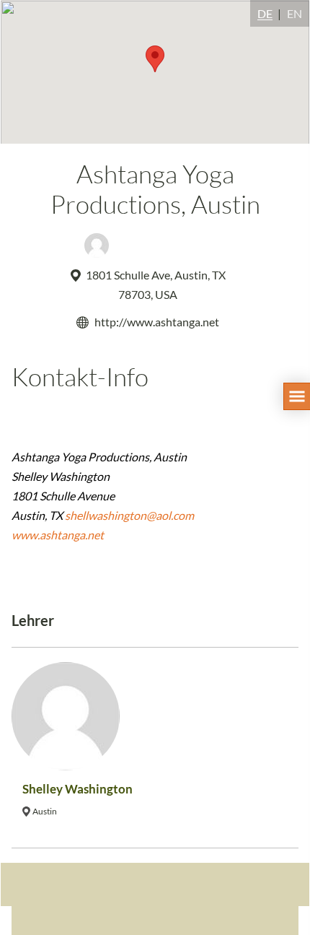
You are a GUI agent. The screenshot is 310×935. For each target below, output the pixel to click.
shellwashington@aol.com (129, 515)
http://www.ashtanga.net (156, 322)
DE (265, 13)
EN (294, 13)
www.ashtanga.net (58, 535)
